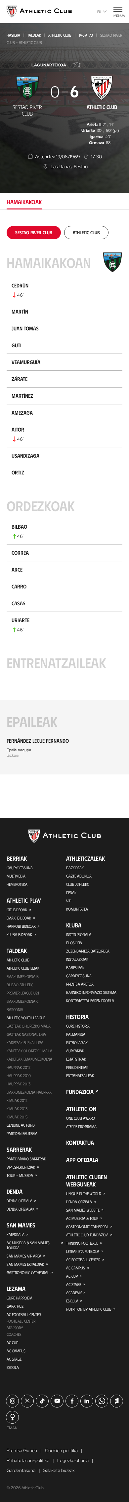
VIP (68, 900)
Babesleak (75, 967)
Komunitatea (77, 909)
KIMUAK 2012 (17, 1100)
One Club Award (80, 1118)
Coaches (14, 1334)
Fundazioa (80, 1091)
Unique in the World (83, 1193)
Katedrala (15, 1234)
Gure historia (78, 1026)
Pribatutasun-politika (28, 1460)
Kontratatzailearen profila (90, 1000)
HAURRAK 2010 (19, 1075)
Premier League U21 (23, 993)
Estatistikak (76, 1059)
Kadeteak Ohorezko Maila (29, 1050)
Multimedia (16, 876)
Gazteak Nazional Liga (26, 1034)
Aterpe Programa (81, 1126)
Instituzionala (78, 934)
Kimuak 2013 (17, 1108)
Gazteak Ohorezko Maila (29, 1026)
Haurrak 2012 (18, 1067)
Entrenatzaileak (80, 1075)
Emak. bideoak (19, 918)
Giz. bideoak (17, 909)
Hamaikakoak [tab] (24, 202)
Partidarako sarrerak (26, 1158)
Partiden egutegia (22, 1133)
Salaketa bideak (59, 1470)
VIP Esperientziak (21, 1167)
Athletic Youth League (26, 1017)
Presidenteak (77, 1067)
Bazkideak (75, 867)
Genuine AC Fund (21, 1125)
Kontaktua (80, 1142)
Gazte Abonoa (79, 876)
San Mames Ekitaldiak (25, 1264)
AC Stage (14, 1359)
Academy (74, 1292)
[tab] (34, 232)
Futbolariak (77, 1042)
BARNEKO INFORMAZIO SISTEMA (91, 992)
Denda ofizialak (20, 1209)
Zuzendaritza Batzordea (87, 951)
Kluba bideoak (19, 934)
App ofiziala (82, 1159)
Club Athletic (77, 884)
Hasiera (13, 35)
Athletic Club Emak (23, 968)
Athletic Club (59, 35)
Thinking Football (82, 1243)
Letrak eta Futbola (82, 1251)
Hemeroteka (17, 884)
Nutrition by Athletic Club (88, 1309)
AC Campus (16, 1350)
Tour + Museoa (20, 1175)
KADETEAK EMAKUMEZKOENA (29, 1059)
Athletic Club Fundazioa (87, 1234)
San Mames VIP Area (24, 1256)
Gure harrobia (19, 1297)
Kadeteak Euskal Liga (25, 1042)
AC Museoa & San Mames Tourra (28, 1245)
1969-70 (86, 35)
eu (99, 11)
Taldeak (34, 35)
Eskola (13, 1367)
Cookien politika (61, 1450)
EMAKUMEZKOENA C (22, 1001)
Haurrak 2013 (18, 1083)
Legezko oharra (73, 1460)
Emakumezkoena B (23, 976)
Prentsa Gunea (22, 1450)
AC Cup (12, 1342)
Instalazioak (77, 959)
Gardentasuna (79, 975)
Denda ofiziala (19, 1200)
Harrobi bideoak (21, 926)
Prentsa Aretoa (80, 984)
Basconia (15, 1009)
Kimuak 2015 (17, 1116)
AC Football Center (24, 1314)
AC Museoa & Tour (82, 1218)
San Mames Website (83, 1210)
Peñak (71, 892)
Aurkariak (75, 1050)
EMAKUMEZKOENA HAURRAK (29, 1092)
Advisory (15, 1327)
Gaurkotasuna (20, 867)
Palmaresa (75, 1034)
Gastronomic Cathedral (28, 1272)
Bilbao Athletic (20, 984)
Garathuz (15, 1306)
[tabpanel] (64, 500)
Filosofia (74, 942)
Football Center (21, 1321)
